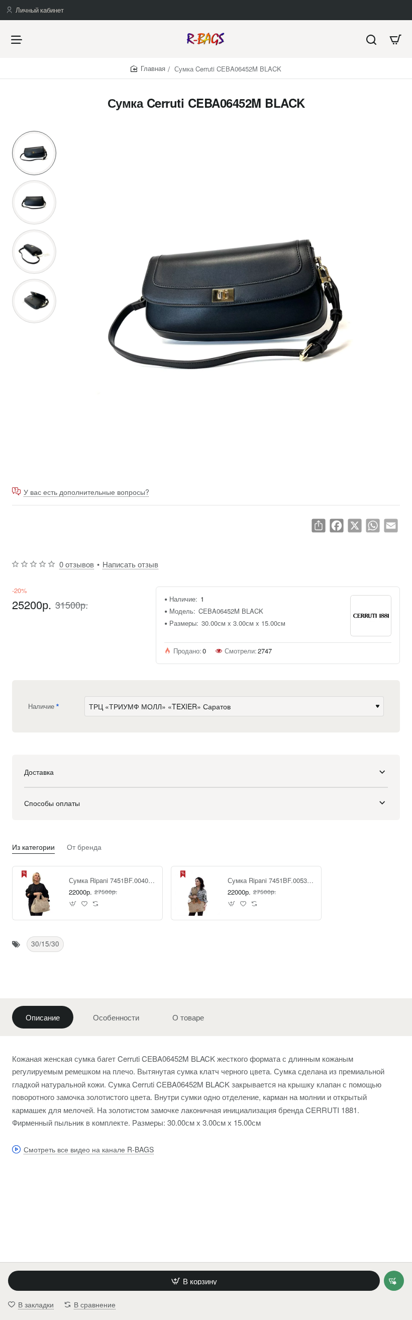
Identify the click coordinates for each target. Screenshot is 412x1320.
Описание (43, 1017)
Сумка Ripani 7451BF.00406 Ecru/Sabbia (112, 880)
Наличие (41, 706)
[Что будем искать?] (371, 39)
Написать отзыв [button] (130, 564)
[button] (34, 135)
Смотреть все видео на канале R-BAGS (89, 1149)
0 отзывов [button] (76, 564)
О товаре (188, 1017)
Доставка (39, 772)
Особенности (116, 1017)
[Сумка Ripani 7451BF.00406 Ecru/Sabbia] (39, 893)
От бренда (84, 847)
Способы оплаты (52, 803)
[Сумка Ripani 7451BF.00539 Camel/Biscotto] (198, 893)
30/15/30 (45, 943)
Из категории (33, 847)
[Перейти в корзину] (395, 39)
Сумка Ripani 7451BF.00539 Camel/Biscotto (271, 880)
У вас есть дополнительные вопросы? (86, 491)
